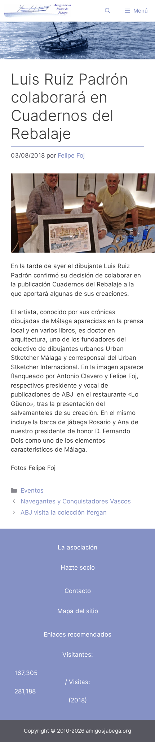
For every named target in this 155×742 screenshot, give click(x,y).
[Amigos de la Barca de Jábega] (37, 11)
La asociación (77, 547)
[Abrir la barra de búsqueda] (108, 11)
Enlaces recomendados (77, 634)
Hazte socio (78, 567)
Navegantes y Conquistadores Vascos (76, 501)
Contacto (78, 590)
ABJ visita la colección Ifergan (64, 512)
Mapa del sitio (77, 611)
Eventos (32, 490)
